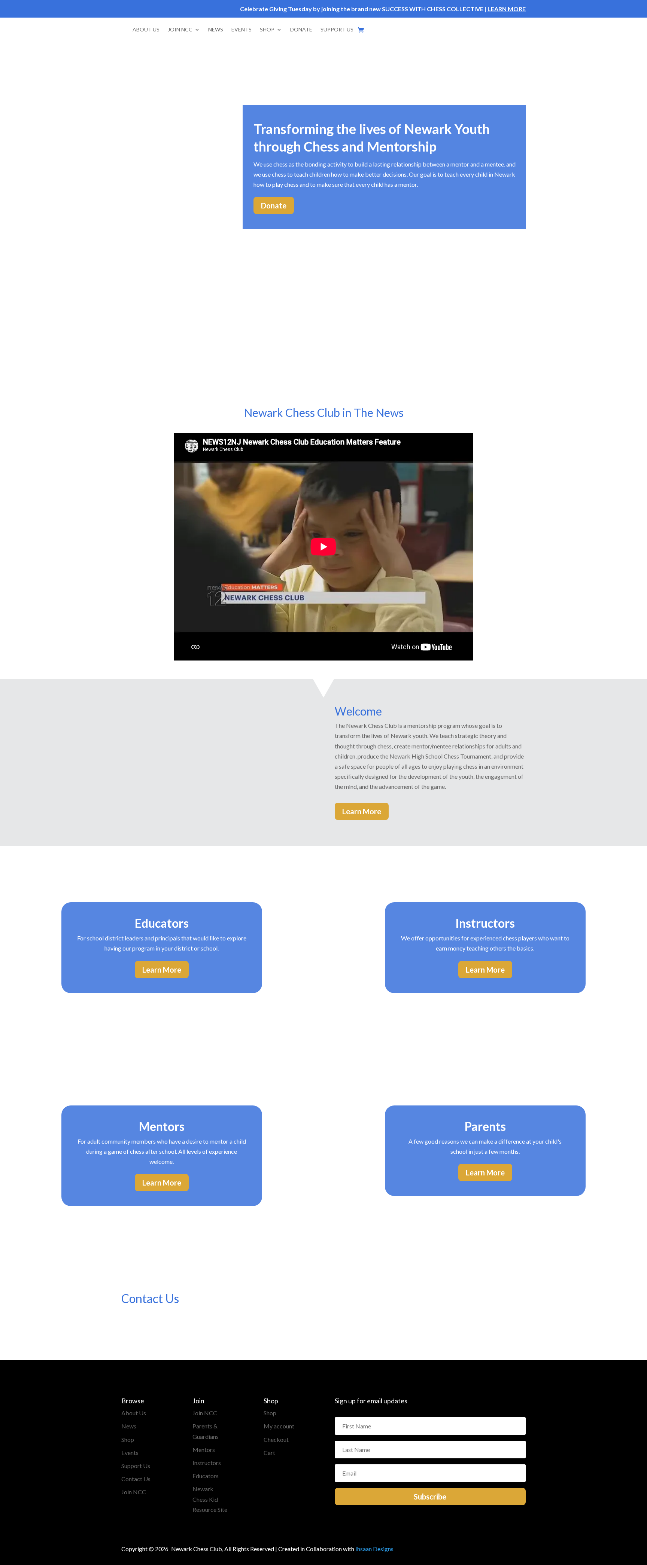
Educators (205, 1475)
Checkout (276, 1439)
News (128, 1426)
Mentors (203, 1449)
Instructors (206, 1462)
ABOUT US (146, 29)
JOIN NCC (180, 29)
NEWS (215, 29)
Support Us (135, 1465)
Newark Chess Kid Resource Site (209, 1499)
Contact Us (136, 1478)
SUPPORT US (337, 29)
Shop (127, 1439)
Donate (273, 205)
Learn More (361, 811)
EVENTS (241, 29)
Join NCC (133, 1491)
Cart (269, 1452)
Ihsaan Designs (374, 1548)
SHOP (267, 29)
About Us (133, 1412)
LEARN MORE (506, 8)
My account (279, 1426)
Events (130, 1452)
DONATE (301, 29)
